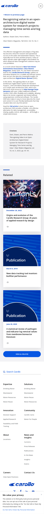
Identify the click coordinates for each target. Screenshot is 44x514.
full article (14, 106)
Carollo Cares (29, 415)
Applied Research (9, 419)
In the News (28, 455)
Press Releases (29, 446)
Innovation (8, 410)
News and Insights (29, 436)
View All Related (22, 354)
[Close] (41, 494)
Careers (6, 472)
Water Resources (9, 397)
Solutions (28, 384)
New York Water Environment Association (19, 68)
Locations (6, 439)
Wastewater (7, 393)
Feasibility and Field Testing (10, 425)
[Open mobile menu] (40, 6)
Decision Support (9, 415)
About (6, 435)
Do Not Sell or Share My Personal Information (19, 510)
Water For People (30, 419)
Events (26, 464)
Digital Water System (24, 78)
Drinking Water (9, 389)
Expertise (7, 384)
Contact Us (29, 472)
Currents (27, 442)
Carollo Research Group (21, 72)
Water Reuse (8, 402)
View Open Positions (10, 477)
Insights (27, 459)
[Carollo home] (22, 485)
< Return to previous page (13, 15)
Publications (28, 451)
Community (29, 410)
